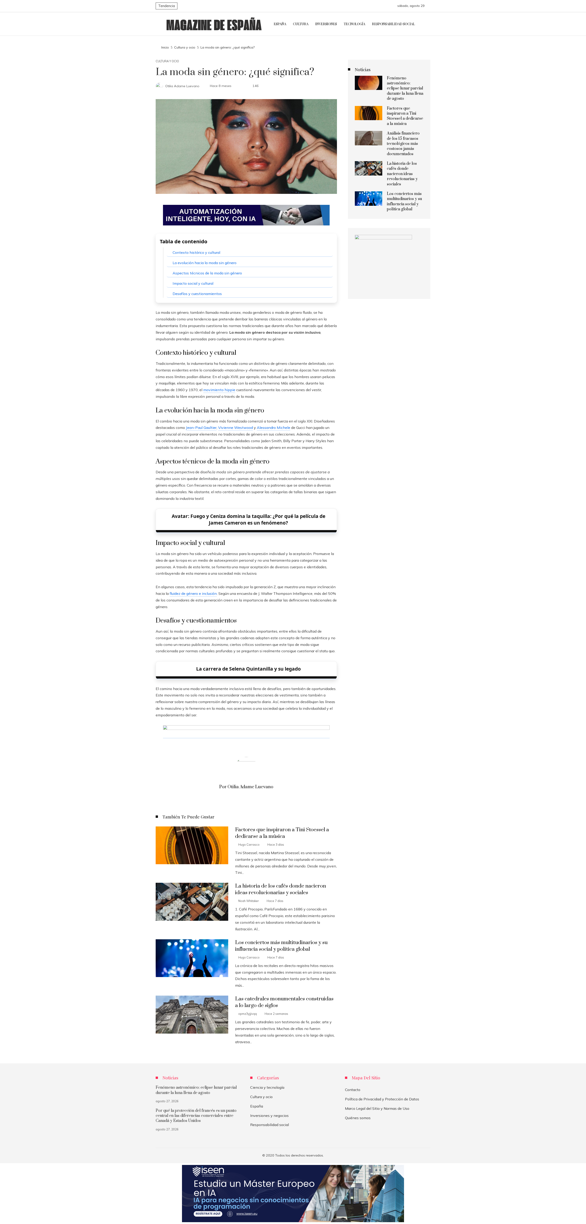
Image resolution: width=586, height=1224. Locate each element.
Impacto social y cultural (193, 283)
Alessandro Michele (273, 427)
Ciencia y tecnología (267, 1087)
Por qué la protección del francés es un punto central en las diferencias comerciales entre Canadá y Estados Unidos (196, 1116)
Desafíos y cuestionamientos (197, 293)
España (256, 1106)
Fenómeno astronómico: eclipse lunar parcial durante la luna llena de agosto (405, 88)
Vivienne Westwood (235, 427)
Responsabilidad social (269, 1124)
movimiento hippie (219, 389)
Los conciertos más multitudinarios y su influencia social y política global (281, 946)
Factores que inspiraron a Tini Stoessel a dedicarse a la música (282, 833)
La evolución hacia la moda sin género (204, 262)
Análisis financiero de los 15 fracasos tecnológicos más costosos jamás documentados (403, 144)
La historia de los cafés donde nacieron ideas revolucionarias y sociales (280, 889)
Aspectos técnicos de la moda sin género (207, 273)
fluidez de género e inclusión (193, 593)
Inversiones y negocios (269, 1115)
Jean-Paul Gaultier (201, 427)
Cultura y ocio (167, 61)
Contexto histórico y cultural (196, 252)
